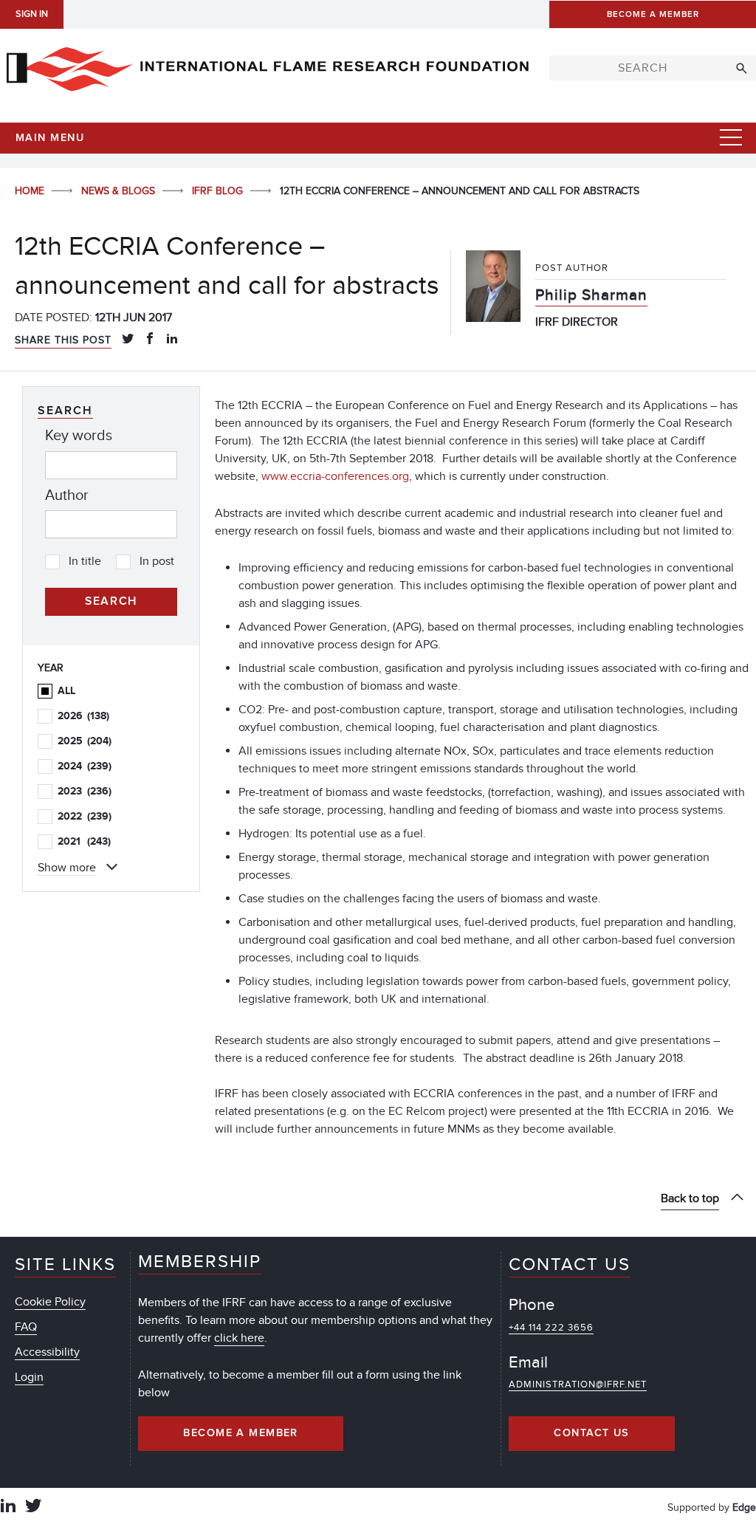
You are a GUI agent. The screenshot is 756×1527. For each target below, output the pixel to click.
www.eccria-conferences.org (335, 476)
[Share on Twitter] (128, 339)
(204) (84, 741)
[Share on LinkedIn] (172, 339)
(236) (84, 791)
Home (31, 191)
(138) (83, 716)
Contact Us (591, 1433)
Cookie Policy (50, 1301)
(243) (84, 841)
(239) (84, 766)
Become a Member (240, 1433)
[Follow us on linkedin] (8, 1507)
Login (29, 1377)
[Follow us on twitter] (33, 1507)
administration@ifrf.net (578, 1384)
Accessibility (47, 1352)
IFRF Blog (219, 191)
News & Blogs (119, 191)
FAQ (26, 1327)
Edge (744, 1507)
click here (239, 1338)
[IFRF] (267, 65)
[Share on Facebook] (150, 339)
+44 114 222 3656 (551, 1328)
